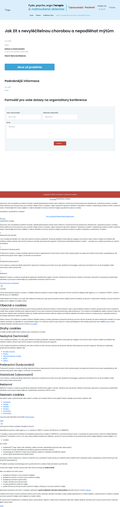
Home (31, 15)
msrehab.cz (60, 194)
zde (107, 322)
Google (5, 404)
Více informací (5, 283)
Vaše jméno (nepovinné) (50, 113)
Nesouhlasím (62, 216)
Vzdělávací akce (48, 15)
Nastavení (70, 216)
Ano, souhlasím (51, 216)
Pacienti (38, 15)
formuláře (33, 324)
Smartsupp (7, 413)
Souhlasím (15, 283)
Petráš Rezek (29, 417)
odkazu (88, 490)
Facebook (6, 402)
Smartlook (7, 411)
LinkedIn (6, 406)
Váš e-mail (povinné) (13, 113)
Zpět (1, 421)
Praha (7, 45)
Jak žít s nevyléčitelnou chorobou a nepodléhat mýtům (73, 15)
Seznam (6, 409)
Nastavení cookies (71, 194)
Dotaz (8, 122)
